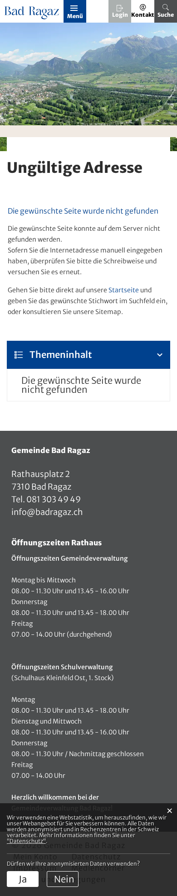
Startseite (123, 290)
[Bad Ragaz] (33, 13)
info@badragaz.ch (47, 512)
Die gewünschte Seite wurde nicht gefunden (81, 385)
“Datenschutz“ (26, 841)
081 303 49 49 (53, 499)
